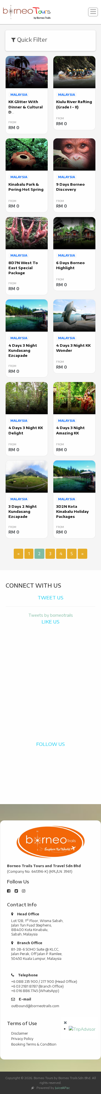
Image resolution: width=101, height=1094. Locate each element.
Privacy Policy (22, 1038)
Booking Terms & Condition (33, 1044)
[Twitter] (16, 891)
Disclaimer (19, 1033)
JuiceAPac (62, 1088)
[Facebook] (8, 891)
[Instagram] (23, 891)
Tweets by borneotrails (50, 615)
